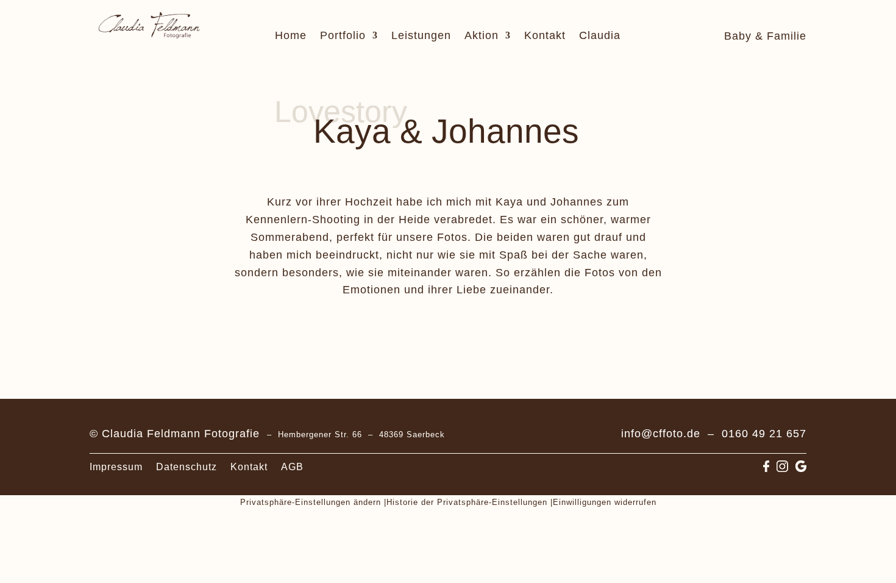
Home (291, 36)
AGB (292, 467)
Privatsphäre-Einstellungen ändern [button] (310, 502)
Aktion (481, 36)
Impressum (116, 467)
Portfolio (343, 36)
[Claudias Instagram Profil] (782, 467)
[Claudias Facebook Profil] (766, 467)
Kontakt (545, 36)
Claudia (599, 36)
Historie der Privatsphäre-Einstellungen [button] (466, 502)
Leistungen (421, 36)
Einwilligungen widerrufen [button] (604, 502)
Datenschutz (186, 467)
